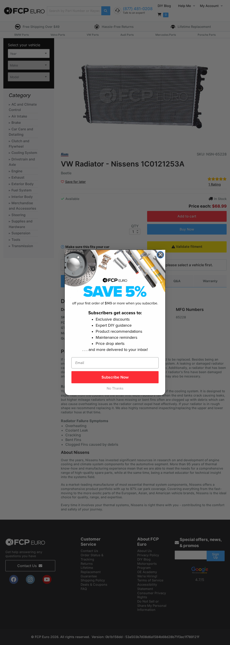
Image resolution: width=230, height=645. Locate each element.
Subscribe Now (115, 377)
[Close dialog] (160, 254)
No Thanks (115, 388)
